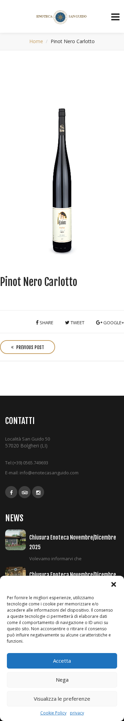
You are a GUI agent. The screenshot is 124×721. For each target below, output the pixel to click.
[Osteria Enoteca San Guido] (62, 17)
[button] (113, 584)
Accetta (62, 660)
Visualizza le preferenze (62, 698)
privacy (77, 713)
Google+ (113, 322)
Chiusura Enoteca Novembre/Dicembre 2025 (72, 542)
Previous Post (29, 347)
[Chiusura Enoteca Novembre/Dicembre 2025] (17, 540)
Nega (62, 679)
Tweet (77, 322)
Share (46, 322)
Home (36, 41)
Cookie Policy (53, 713)
